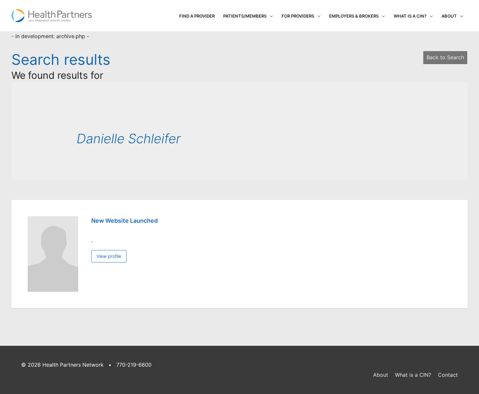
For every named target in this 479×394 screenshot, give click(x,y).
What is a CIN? (410, 16)
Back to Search (445, 57)
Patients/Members (245, 16)
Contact (448, 375)
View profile (108, 256)
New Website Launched (124, 220)
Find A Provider (197, 16)
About (449, 16)
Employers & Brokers (354, 16)
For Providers (298, 16)
